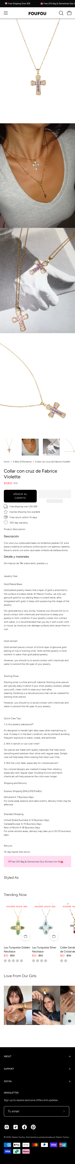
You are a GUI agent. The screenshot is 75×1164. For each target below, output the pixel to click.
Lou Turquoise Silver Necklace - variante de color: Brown (41, 960)
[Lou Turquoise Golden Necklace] (18, 923)
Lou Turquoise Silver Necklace (44, 949)
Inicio (6, 461)
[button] (54, 494)
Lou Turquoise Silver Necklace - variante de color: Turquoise (37, 960)
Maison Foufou (18, 1137)
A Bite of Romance (22, 461)
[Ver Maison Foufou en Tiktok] (15, 1127)
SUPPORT (9, 1068)
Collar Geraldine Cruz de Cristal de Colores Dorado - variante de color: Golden (61, 960)
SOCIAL (8, 1081)
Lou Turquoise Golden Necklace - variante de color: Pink (21, 960)
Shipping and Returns (15, 783)
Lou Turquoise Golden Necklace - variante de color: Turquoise (5, 960)
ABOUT (7, 1056)
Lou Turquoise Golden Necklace (17, 949)
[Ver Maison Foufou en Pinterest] (33, 1127)
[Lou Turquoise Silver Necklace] (46, 923)
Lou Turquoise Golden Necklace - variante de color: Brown (9, 960)
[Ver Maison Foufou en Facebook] (24, 1127)
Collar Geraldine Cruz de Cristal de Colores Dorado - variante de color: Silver (65, 960)
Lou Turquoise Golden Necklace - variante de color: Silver (17, 960)
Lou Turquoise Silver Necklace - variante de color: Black (45, 960)
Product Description (14, 529)
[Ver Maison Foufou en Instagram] (7, 1127)
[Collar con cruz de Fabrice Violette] (9, 447)
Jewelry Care (11, 576)
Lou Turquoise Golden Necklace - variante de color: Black (13, 960)
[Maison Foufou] (37, 13)
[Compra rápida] (25, 936)
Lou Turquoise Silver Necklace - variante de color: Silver (33, 960)
